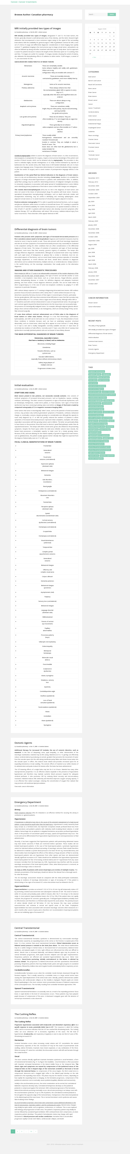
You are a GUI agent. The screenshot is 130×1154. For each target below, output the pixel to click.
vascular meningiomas (96, 458)
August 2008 (92, 244)
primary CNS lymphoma (96, 444)
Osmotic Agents (23, 742)
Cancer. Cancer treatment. (24, 2)
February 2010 (93, 182)
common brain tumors (96, 406)
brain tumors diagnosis (96, 389)
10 (31, 1131)
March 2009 (92, 217)
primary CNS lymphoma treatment (99, 450)
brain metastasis (104, 380)
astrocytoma (93, 377)
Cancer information (94, 306)
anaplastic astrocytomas (96, 371)
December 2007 (93, 276)
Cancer (90, 104)
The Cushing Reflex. (25, 1014)
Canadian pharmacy (22, 32)
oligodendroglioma (95, 432)
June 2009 (91, 205)
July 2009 (91, 201)
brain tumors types (95, 392)
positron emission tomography (98, 441)
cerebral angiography (95, 400)
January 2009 (92, 225)
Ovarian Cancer (93, 139)
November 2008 (93, 233)
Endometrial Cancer (94, 120)
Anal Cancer (92, 77)
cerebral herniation (95, 403)
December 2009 (93, 186)
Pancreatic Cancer (94, 143)
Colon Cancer (92, 116)
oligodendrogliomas (95, 438)
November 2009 (93, 190)
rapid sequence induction (96, 453)
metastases (109, 426)
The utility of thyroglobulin (96, 326)
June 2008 (91, 252)
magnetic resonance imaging (98, 424)
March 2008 (92, 264)
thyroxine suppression (107, 455)
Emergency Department (28, 802)
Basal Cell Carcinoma (95, 84)
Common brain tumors (95, 341)
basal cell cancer (104, 377)
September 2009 (94, 197)
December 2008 (93, 229)
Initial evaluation (24, 385)
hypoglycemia (93, 421)
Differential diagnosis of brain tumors (35, 229)
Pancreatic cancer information (24, 786)
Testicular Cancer (94, 155)
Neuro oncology (93, 135)
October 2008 (93, 237)
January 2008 (92, 272)
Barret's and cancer (94, 81)
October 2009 (93, 194)
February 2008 (93, 268)
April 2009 (91, 213)
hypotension (103, 421)
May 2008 (91, 256)
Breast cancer (92, 100)
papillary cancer (108, 438)
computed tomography (96, 409)
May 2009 (91, 209)
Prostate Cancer (93, 147)
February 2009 (93, 221)
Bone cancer (92, 88)
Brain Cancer (92, 92)
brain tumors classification (97, 386)
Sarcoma (91, 151)
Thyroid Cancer (93, 159)
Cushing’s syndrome (95, 412)
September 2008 (94, 241)
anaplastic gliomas (94, 374)
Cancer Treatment (94, 108)
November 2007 (93, 280)
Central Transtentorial (27, 927)
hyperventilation (107, 418)
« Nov (94, 57)
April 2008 (91, 260)
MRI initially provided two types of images (38, 28)
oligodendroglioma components (99, 435)
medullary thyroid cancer (96, 426)
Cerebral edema (44, 746)
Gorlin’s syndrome (94, 418)
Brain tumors (43, 32)
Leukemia (91, 131)
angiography (106, 374)
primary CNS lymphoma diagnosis (99, 447)
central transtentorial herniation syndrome (102, 395)
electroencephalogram (96, 415)
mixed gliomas (93, 429)
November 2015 (93, 178)
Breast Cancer (93, 303)
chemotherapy (106, 403)
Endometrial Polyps (94, 124)
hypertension (27, 1025)
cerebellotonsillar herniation (97, 397)
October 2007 (93, 284)
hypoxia (111, 421)
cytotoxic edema (108, 412)
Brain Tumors (92, 345)
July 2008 (91, 248)
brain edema (93, 380)
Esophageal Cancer (94, 127)
